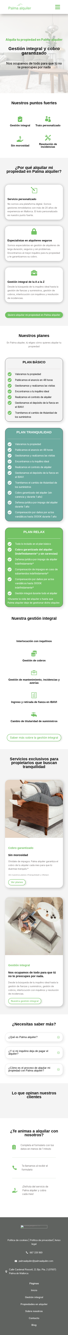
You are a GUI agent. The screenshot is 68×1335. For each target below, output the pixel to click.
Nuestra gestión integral (25, 1001)
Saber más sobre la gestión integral (34, 737)
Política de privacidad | (42, 1240)
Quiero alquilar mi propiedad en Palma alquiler (34, 315)
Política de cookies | (18, 1240)
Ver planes (17, 882)
